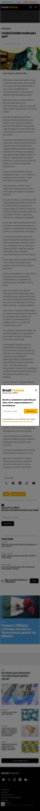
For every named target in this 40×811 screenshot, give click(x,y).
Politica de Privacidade (10, 421)
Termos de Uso (27, 421)
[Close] (36, 390)
